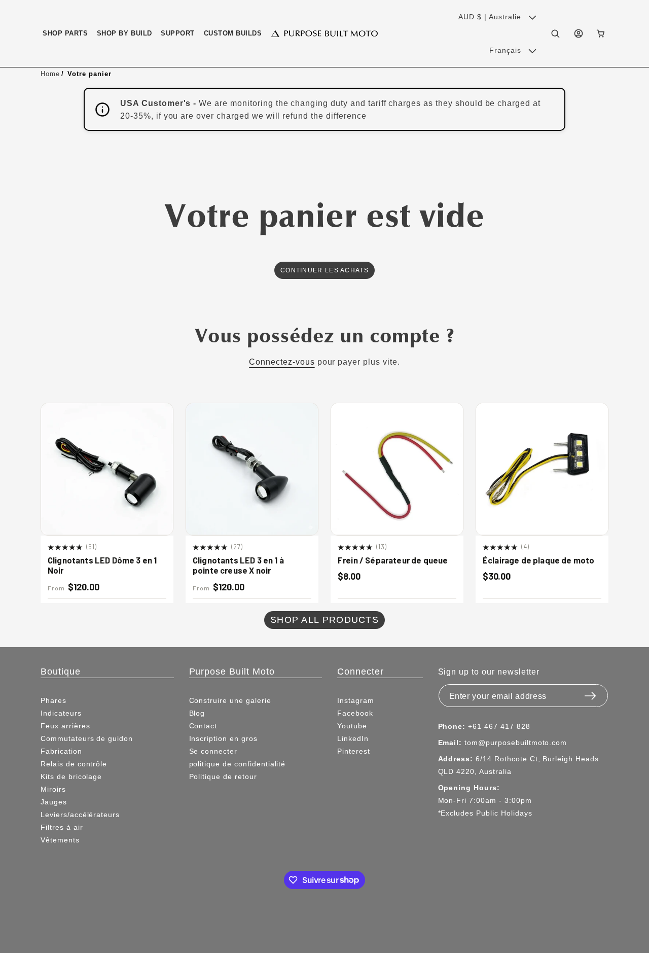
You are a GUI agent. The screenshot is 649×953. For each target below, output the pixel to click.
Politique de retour (223, 776)
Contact (203, 726)
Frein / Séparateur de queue (393, 560)
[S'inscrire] (590, 693)
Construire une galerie (230, 700)
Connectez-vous (281, 361)
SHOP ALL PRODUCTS (324, 619)
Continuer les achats (324, 270)
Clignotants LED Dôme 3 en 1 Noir (102, 565)
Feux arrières (65, 726)
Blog (197, 713)
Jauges (54, 802)
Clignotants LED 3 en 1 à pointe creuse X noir (238, 565)
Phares (53, 700)
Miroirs (53, 789)
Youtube (352, 726)
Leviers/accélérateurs (80, 814)
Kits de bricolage (71, 776)
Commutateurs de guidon (87, 738)
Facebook (355, 713)
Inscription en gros (223, 738)
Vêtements (60, 840)
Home (50, 73)
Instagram (355, 700)
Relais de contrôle (74, 764)
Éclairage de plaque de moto (538, 560)
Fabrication (61, 751)
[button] (65, 33)
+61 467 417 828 (499, 726)
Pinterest (353, 751)
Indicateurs (61, 713)
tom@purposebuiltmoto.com (515, 742)
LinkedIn (353, 738)
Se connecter (213, 751)
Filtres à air (62, 827)
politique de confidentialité (237, 764)
